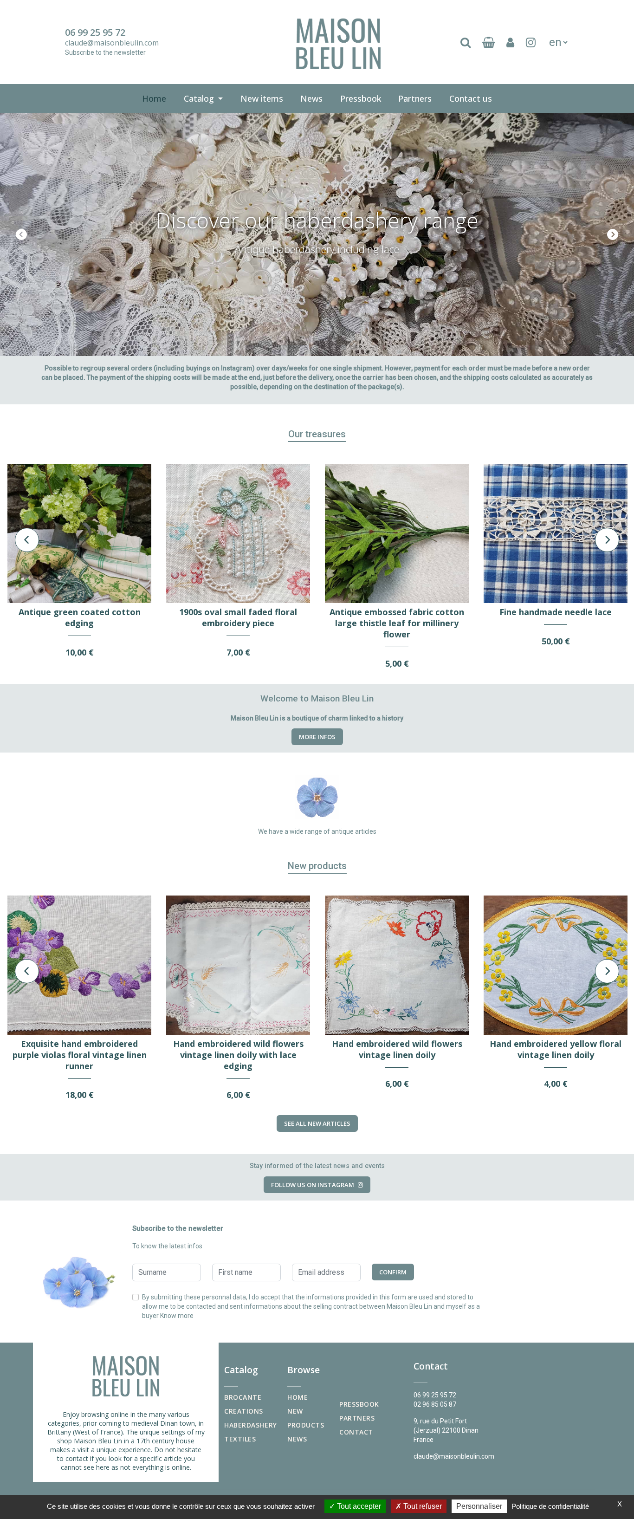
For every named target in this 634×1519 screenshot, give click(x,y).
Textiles (240, 1439)
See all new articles (317, 1123)
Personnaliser (479, 1506)
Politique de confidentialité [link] (550, 1506)
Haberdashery (250, 1425)
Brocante (242, 1397)
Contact (356, 1432)
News (311, 98)
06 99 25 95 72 (95, 32)
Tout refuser (421, 1506)
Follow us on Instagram (312, 1185)
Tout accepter (358, 1506)
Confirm (393, 1272)
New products (305, 1418)
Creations (243, 1411)
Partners (415, 98)
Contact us (472, 98)
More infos (317, 737)
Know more (177, 1315)
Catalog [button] (200, 98)
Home (154, 98)
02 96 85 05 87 (435, 1404)
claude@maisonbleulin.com (112, 43)
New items (263, 98)
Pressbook (362, 98)
